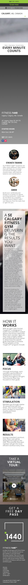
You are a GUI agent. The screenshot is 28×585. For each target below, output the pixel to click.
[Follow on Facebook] (3, 141)
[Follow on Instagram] (5, 141)
